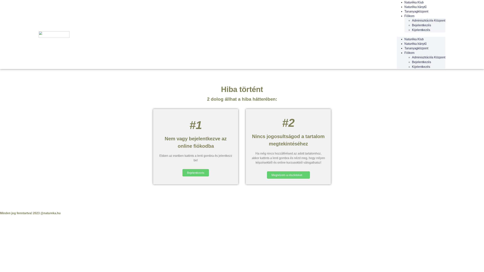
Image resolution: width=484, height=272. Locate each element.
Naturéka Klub (414, 39)
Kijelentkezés (421, 30)
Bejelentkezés (421, 25)
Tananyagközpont (416, 11)
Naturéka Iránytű (415, 6)
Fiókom (409, 16)
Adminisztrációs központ (428, 20)
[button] (421, 34)
